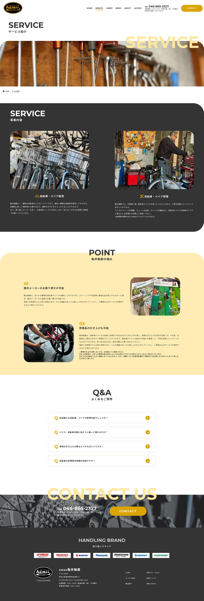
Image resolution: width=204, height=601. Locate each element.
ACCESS (137, 8)
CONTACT (192, 8)
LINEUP (109, 8)
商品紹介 (128, 583)
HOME (89, 8)
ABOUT (127, 8)
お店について (151, 578)
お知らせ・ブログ (153, 572)
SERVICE (99, 8)
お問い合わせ (151, 583)
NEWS (118, 8)
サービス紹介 (130, 578)
